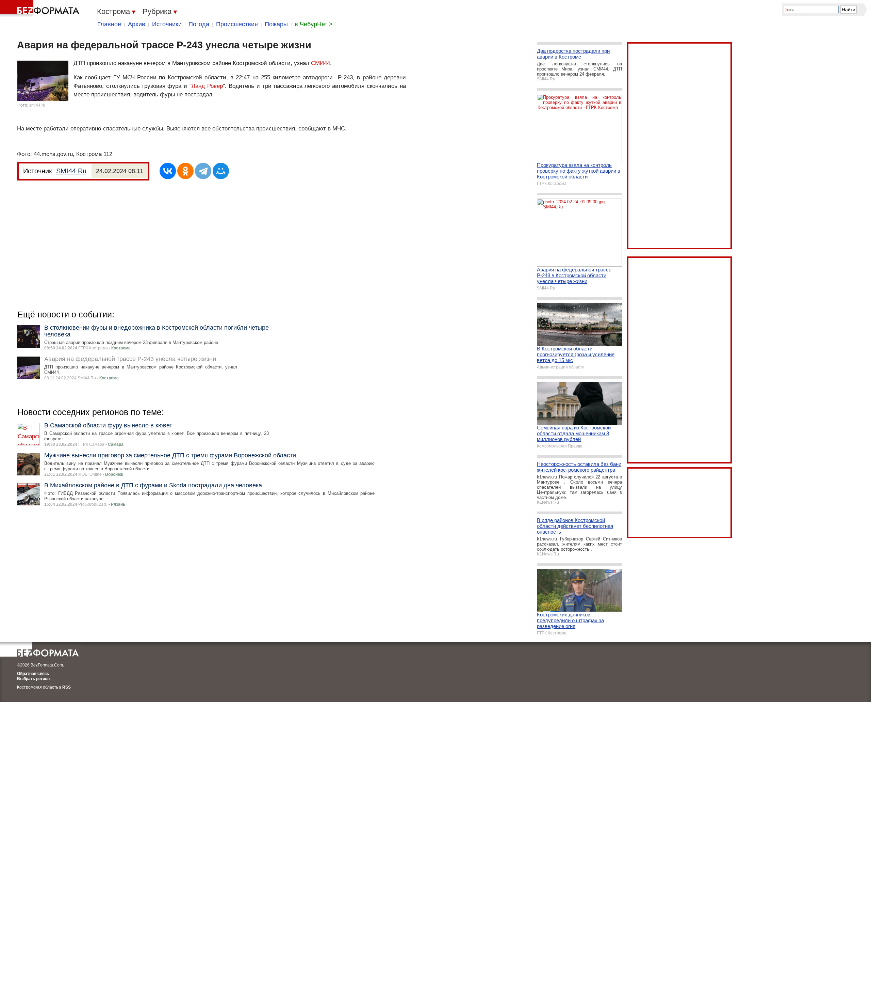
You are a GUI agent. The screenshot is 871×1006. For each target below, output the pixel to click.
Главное (109, 24)
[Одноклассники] (185, 171)
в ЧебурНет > (314, 24)
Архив (136, 24)
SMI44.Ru (71, 171)
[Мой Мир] (221, 171)
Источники (167, 24)
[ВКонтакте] (168, 171)
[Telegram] (203, 171)
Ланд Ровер (207, 86)
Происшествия (237, 24)
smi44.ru (37, 105)
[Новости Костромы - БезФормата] (41, 8)
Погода (198, 24)
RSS (66, 687)
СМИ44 (320, 63)
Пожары (276, 24)
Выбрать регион (33, 678)
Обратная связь (33, 673)
